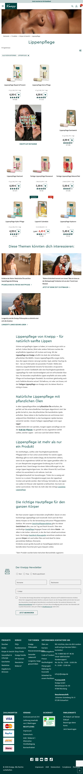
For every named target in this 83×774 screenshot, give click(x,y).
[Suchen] (71, 6)
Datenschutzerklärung (25, 604)
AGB (47, 767)
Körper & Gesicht (24, 36)
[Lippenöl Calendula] (41, 207)
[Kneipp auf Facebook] (32, 759)
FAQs (17, 644)
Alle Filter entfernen (9, 55)
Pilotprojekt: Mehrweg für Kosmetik (46, 669)
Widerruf (18, 666)
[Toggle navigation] (3, 6)
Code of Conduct (48, 655)
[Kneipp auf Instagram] (37, 759)
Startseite (6, 36)
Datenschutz (28, 734)
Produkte (14, 36)
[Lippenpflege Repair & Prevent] (15, 71)
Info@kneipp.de (47, 607)
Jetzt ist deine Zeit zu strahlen (55, 287)
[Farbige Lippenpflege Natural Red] (68, 162)
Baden (4, 648)
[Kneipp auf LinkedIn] (46, 759)
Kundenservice (20, 648)
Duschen (5, 644)
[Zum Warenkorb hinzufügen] (18, 95)
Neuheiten (5, 665)
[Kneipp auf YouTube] (41, 759)
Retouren (76, 767)
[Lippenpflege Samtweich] (68, 116)
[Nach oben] (79, 770)
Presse (44, 658)
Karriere (45, 648)
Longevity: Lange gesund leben (14, 325)
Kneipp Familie (20, 655)
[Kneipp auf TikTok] (51, 759)
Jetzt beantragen (69, 729)
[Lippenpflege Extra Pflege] (41, 71)
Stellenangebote (48, 651)
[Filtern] (80, 50)
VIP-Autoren (19, 658)
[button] (76, 6)
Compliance (66, 767)
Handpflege (30, 529)
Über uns (45, 644)
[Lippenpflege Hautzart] (15, 162)
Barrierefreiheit (29, 747)
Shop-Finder (19, 651)
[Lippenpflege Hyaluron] (68, 207)
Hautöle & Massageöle (37, 535)
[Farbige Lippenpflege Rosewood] (41, 162)
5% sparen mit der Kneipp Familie (41, 1)
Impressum (27, 731)
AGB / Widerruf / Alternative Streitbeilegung (29, 741)
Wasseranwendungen (36, 651)
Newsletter (19, 662)
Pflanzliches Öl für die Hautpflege (16, 285)
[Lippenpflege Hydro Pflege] (15, 207)
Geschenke (6, 661)
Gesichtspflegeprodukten (42, 523)
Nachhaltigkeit (47, 662)
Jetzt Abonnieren (26, 613)
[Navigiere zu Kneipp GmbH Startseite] (11, 6)
